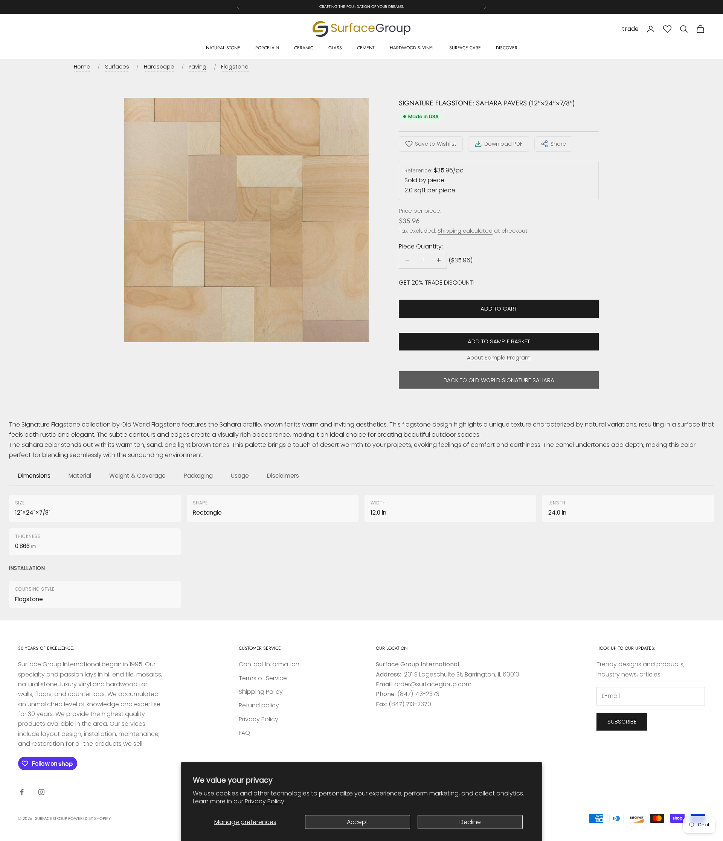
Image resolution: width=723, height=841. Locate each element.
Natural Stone (223, 47)
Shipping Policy (261, 691)
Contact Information (269, 664)
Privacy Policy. (265, 801)
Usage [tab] (240, 476)
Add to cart (498, 308)
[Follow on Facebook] (22, 792)
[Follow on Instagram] (41, 792)
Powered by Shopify (89, 818)
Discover (506, 47)
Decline (470, 822)
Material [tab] (80, 476)
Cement (366, 47)
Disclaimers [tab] (283, 476)
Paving (197, 66)
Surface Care (465, 47)
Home (82, 66)
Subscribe (621, 721)
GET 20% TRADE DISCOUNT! (436, 282)
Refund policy (259, 705)
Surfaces (117, 66)
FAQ (244, 732)
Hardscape (159, 66)
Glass (335, 47)
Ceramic (303, 47)
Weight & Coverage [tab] (137, 476)
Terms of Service (263, 678)
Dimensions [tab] (34, 476)
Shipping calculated (465, 231)
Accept (357, 822)
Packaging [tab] (198, 476)
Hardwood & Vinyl (412, 47)
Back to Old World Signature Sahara (499, 380)
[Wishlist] (667, 29)
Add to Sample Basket (499, 341)
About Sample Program (499, 357)
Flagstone (235, 66)
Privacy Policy (258, 719)
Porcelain (267, 47)
